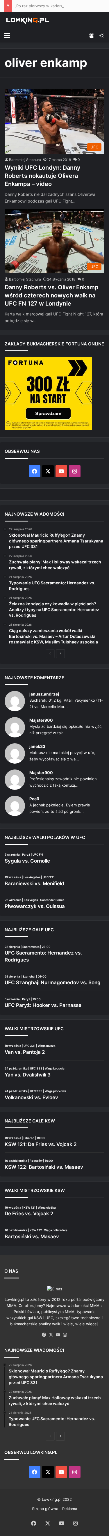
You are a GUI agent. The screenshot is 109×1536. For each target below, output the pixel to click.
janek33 (37, 746)
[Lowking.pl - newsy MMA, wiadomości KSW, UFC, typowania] (27, 20)
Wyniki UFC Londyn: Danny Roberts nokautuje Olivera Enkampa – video (43, 175)
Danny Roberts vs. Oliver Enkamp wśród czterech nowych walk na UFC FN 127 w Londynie (52, 295)
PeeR (34, 798)
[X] (51, 1334)
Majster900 (41, 720)
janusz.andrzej (44, 693)
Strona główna (45, 1508)
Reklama (69, 1508)
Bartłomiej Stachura (25, 159)
